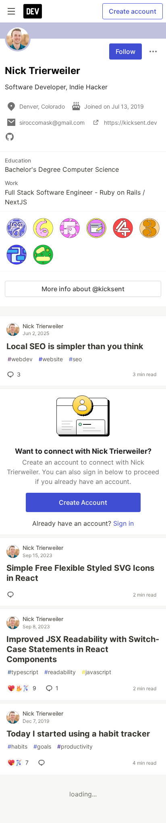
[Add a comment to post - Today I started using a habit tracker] (43, 762)
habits (17, 746)
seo (75, 359)
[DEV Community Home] (33, 11)
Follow (125, 51)
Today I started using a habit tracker (78, 734)
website (51, 359)
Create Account (83, 502)
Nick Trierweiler (43, 326)
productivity (75, 746)
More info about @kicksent (83, 289)
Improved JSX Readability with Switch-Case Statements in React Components (82, 649)
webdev (20, 359)
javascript (96, 672)
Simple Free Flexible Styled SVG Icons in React (80, 573)
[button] (16, 228)
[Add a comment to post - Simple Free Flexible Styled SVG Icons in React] (12, 594)
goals (42, 746)
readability (60, 672)
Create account (132, 11)
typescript (23, 672)
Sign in (123, 523)
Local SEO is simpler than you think (74, 346)
